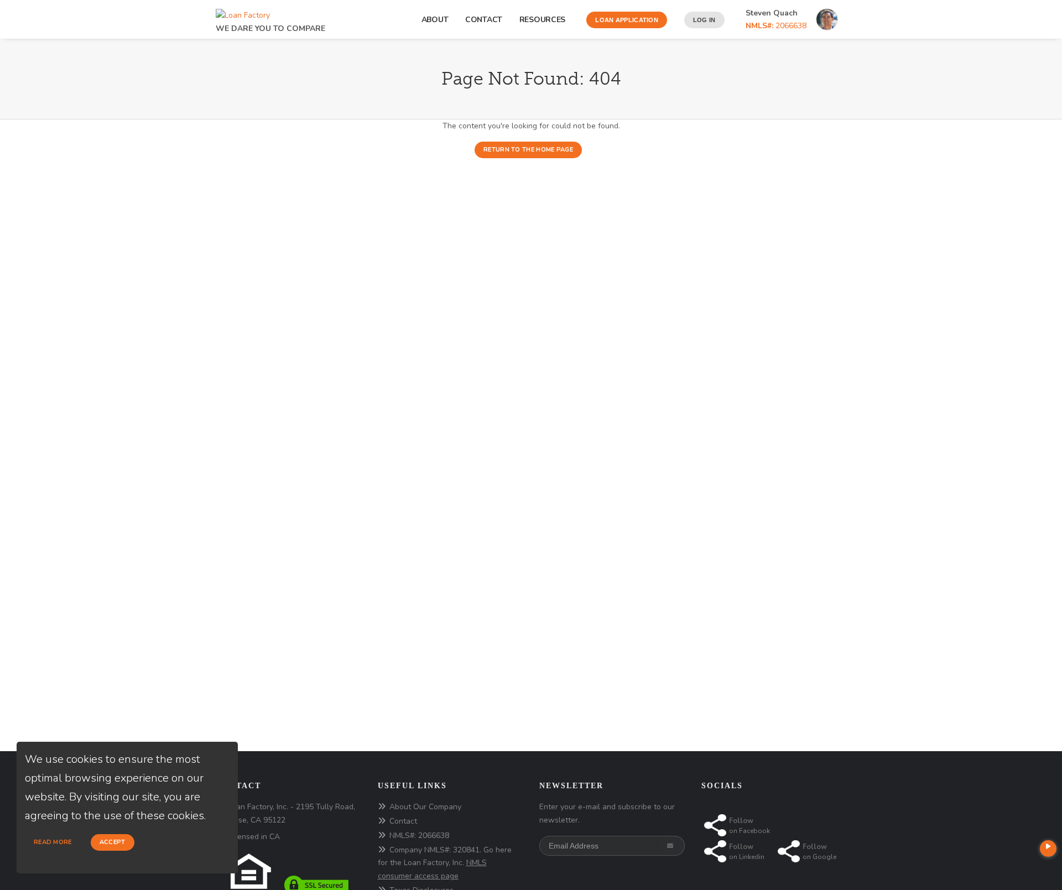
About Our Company (425, 806)
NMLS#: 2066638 (419, 835)
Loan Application (626, 20)
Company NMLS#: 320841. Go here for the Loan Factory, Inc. (445, 863)
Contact (483, 19)
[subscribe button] (671, 846)
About (435, 19)
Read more (53, 842)
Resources (544, 19)
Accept (113, 842)
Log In (704, 20)
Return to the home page (528, 149)
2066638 (776, 25)
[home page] (243, 12)
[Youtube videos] (1048, 848)
